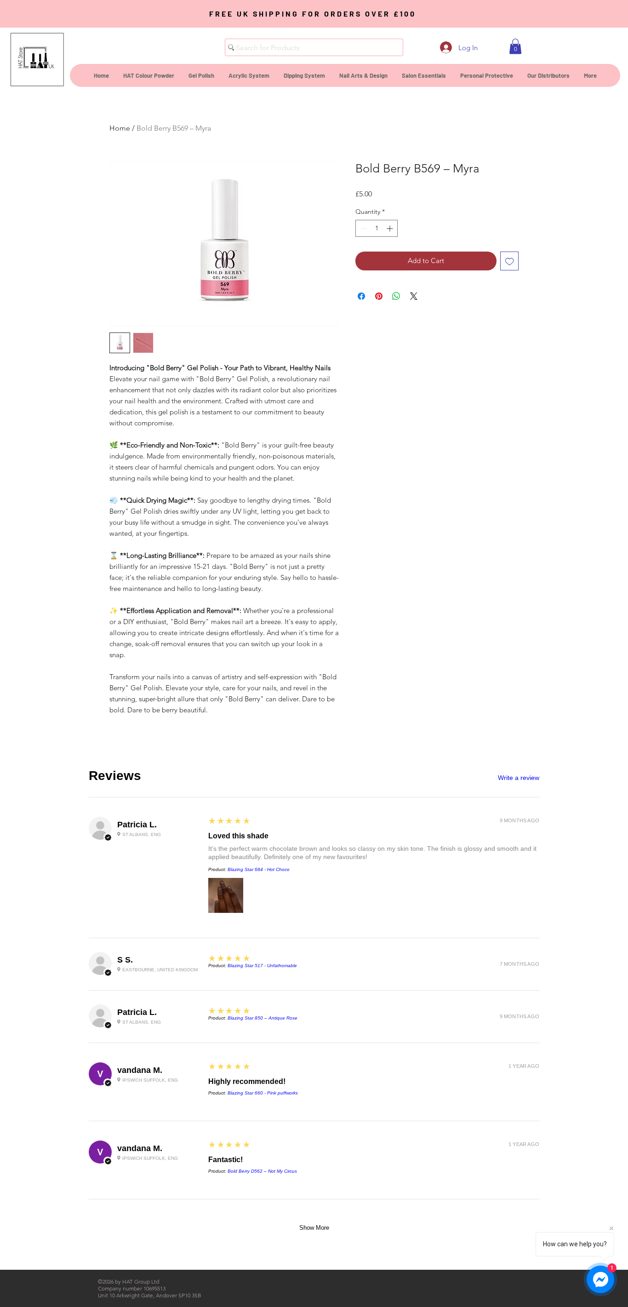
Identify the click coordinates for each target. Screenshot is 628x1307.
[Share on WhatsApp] (396, 296)
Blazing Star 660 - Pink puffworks (263, 1092)
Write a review (518, 777)
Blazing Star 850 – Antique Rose (262, 1017)
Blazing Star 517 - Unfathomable (262, 965)
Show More (314, 1227)
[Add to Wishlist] (509, 261)
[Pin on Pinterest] (378, 296)
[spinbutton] (376, 228)
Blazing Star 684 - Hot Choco (259, 869)
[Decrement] (362, 228)
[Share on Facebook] (361, 296)
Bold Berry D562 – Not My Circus (262, 1171)
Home (119, 128)
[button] (515, 46)
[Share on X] (413, 296)
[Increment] (390, 228)
